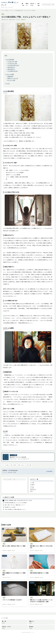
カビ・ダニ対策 (5, 465)
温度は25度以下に (11, 69)
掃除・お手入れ (21, 465)
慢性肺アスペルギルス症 (13, 78)
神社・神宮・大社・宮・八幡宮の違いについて (15, 505)
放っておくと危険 (11, 80)
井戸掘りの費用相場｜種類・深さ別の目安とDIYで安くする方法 (18, 500)
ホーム (2, 10)
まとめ (8, 83)
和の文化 (31, 627)
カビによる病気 (10, 74)
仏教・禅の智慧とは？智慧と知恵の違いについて (15, 509)
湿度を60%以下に (11, 67)
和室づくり (31, 622)
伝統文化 (32, 489)
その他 (31, 484)
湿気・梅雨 (29, 465)
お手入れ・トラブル (9, 10)
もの (31, 487)
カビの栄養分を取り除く (13, 71)
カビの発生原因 (10, 59)
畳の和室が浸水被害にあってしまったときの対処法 (16, 502)
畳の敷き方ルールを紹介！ (10, 507)
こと (31, 482)
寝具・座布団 (13, 465)
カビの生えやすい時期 (12, 61)
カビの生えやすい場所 (12, 63)
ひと (31, 486)
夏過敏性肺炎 (10, 76)
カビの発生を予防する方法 (13, 65)
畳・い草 (4, 622)
